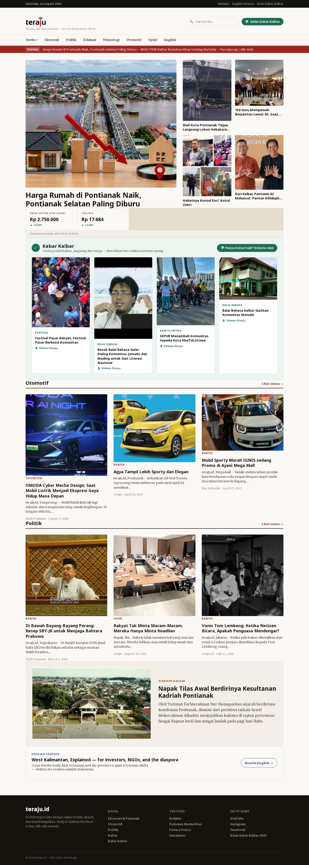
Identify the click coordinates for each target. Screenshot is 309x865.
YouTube (237, 818)
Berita (31, 40)
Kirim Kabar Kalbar (270, 3)
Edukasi (89, 40)
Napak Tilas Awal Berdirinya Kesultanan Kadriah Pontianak (217, 692)
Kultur (113, 835)
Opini (152, 40)
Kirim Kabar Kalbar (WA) (248, 835)
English (170, 40)
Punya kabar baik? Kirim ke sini (248, 248)
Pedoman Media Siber (185, 824)
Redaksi (223, 3)
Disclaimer (177, 835)
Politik (71, 40)
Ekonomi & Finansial (123, 818)
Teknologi (111, 40)
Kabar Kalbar (117, 841)
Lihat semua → (272, 383)
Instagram (238, 824)
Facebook (237, 830)
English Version (243, 3)
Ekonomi (52, 40)
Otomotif (133, 40)
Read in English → (259, 763)
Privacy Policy (180, 830)
